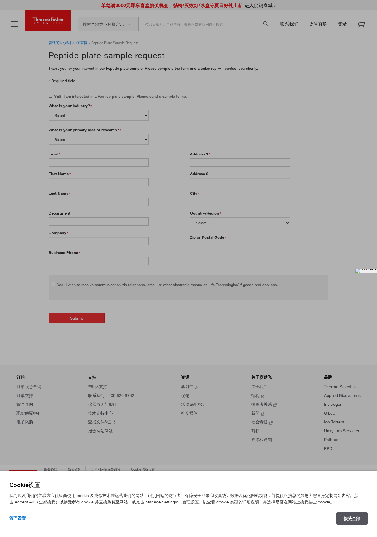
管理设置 (17, 518)
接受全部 (352, 518)
